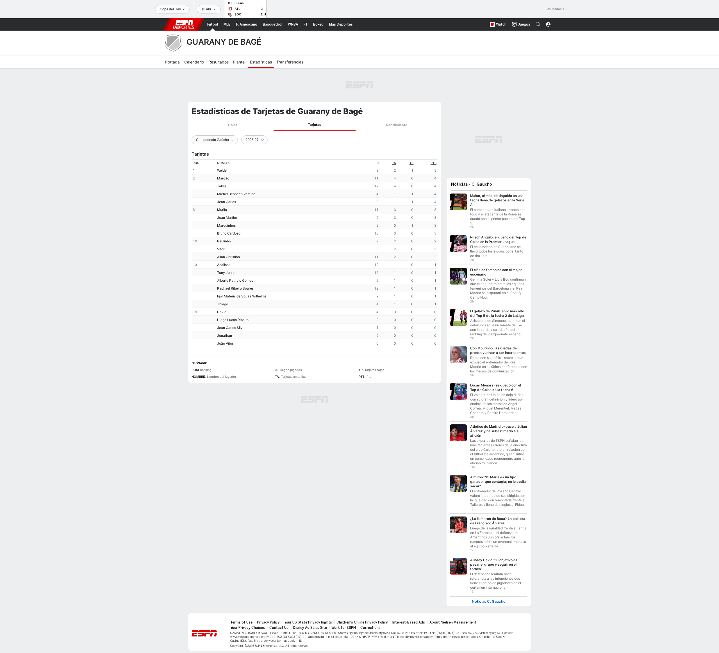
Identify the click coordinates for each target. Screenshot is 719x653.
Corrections (370, 628)
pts (433, 163)
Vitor (220, 249)
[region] (315, 253)
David (221, 312)
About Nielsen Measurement (452, 622)
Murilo (222, 210)
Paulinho (224, 241)
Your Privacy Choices (247, 628)
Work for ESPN (343, 628)
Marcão (223, 178)
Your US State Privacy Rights (308, 622)
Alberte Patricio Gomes (235, 280)
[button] (538, 24)
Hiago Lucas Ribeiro (233, 320)
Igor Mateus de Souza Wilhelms (241, 296)
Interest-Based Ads (408, 622)
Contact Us (278, 628)
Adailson (224, 265)
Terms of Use (241, 622)
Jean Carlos (226, 202)
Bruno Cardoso (228, 233)
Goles (232, 125)
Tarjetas (314, 124)
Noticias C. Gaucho (489, 601)
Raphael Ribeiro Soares (235, 288)
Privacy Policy (268, 622)
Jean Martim (227, 217)
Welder (222, 170)
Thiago (222, 304)
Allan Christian (228, 257)
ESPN (183, 24)
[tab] (233, 125)
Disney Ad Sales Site (310, 628)
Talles (221, 186)
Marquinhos (226, 225)
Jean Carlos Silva (231, 328)
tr (411, 163)
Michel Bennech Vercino (236, 194)
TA (394, 163)
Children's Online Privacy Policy (362, 622)
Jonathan (224, 335)
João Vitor (225, 343)
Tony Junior (226, 272)
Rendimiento (396, 125)
